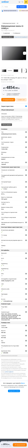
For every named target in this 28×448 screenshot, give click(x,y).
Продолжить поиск (14, 391)
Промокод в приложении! (10, 10)
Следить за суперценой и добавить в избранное (13, 94)
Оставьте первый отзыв (8, 75)
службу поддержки (9, 371)
